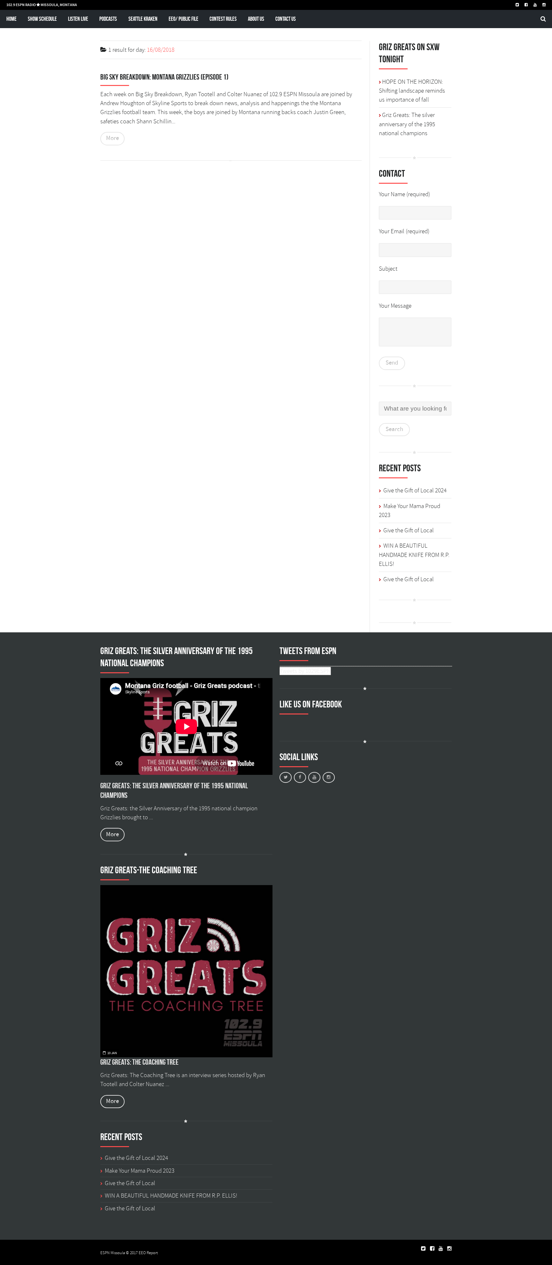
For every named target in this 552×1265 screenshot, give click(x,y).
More (112, 138)
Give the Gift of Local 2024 (415, 490)
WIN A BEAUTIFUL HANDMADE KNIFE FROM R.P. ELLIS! (414, 555)
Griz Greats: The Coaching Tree (139, 1062)
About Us (256, 19)
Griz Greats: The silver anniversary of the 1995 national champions (407, 124)
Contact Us (285, 19)
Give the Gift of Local (408, 530)
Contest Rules (223, 19)
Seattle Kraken (142, 19)
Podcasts (108, 19)
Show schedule (42, 19)
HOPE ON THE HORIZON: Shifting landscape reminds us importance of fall (412, 91)
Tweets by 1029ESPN (305, 671)
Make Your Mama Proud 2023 (139, 1171)
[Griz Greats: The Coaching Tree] (186, 971)
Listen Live (78, 19)
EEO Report (148, 1252)
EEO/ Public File (183, 19)
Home (11, 19)
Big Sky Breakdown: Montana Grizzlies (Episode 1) (164, 77)
